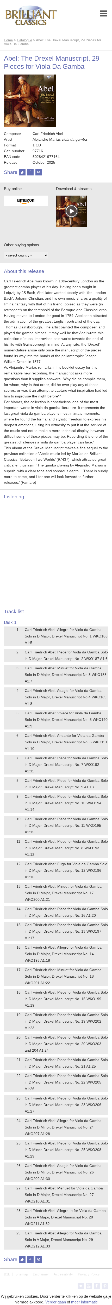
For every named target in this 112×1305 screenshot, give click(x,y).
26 (18, 1166)
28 (18, 1211)
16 (18, 947)
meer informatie (84, 1302)
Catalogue (24, 40)
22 (18, 1076)
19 (18, 1015)
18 (18, 992)
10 (18, 819)
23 (18, 1098)
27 (18, 1188)
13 (18, 886)
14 (18, 909)
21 (18, 1060)
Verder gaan (55, 1302)
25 (18, 1143)
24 (18, 1121)
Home (8, 40)
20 (18, 1037)
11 (18, 841)
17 (18, 970)
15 (18, 925)
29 (18, 1233)
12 (18, 864)
